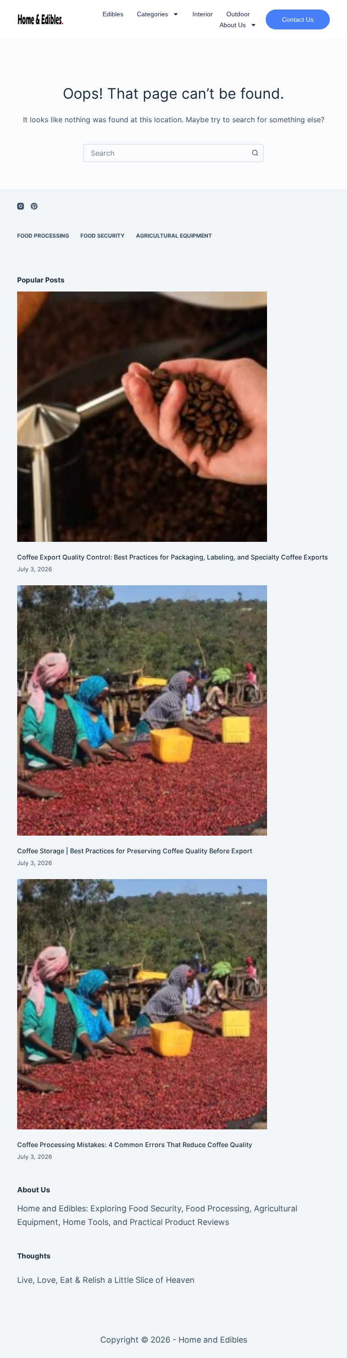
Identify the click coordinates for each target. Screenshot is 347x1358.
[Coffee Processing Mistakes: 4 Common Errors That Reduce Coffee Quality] (173, 1004)
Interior (202, 14)
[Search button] (255, 153)
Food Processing (43, 235)
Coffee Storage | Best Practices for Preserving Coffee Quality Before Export (134, 851)
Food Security (102, 235)
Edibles (113, 14)
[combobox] (165, 153)
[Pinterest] (34, 206)
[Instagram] (20, 206)
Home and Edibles (212, 1339)
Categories (152, 14)
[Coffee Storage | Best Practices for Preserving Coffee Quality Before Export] (173, 710)
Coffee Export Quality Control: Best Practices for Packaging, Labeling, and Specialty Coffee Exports (172, 557)
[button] (298, 19)
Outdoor (238, 14)
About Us (233, 25)
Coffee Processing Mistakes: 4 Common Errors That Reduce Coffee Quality (134, 1144)
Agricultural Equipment (174, 235)
